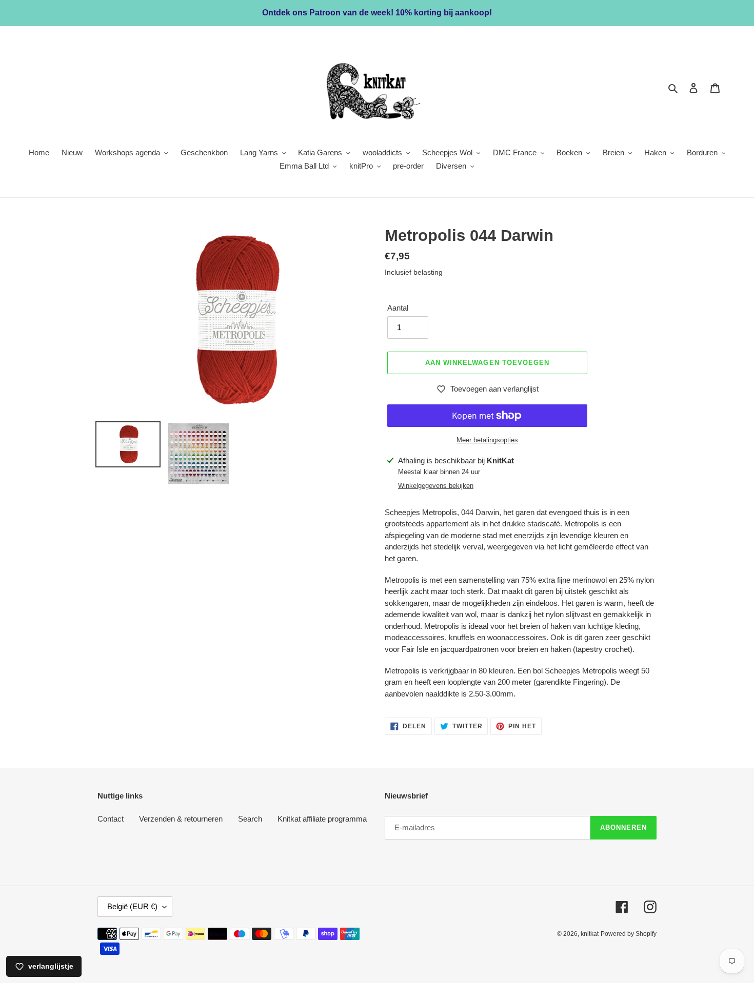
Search (250, 818)
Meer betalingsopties (487, 440)
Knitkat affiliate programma (322, 818)
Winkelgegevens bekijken (435, 485)
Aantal (397, 307)
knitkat (590, 933)
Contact (110, 818)
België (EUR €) (132, 906)
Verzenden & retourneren (181, 818)
